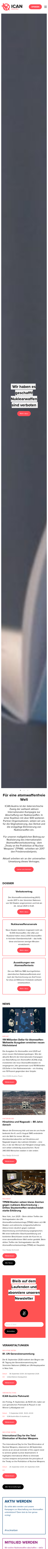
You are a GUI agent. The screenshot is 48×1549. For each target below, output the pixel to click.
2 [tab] (24, 790)
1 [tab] (20, 790)
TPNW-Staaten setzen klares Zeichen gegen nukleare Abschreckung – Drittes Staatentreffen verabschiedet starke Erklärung (23, 1206)
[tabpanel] (24, 401)
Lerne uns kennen (24, 869)
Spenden (35, 6)
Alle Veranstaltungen (13, 1486)
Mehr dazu (24, 413)
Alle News (9, 1262)
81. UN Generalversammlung (18, 1354)
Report (5, 1036)
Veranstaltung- (9, 1393)
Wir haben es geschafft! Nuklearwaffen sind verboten (24, 396)
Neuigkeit (6, 1199)
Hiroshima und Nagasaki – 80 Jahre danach (22, 1123)
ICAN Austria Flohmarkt (16, 1396)
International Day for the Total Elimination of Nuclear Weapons (20, 1437)
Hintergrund (8, 1118)
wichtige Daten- (9, 1350)
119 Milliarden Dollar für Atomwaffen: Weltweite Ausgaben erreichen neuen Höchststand (23, 1042)
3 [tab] (27, 790)
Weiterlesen (9, 1082)
